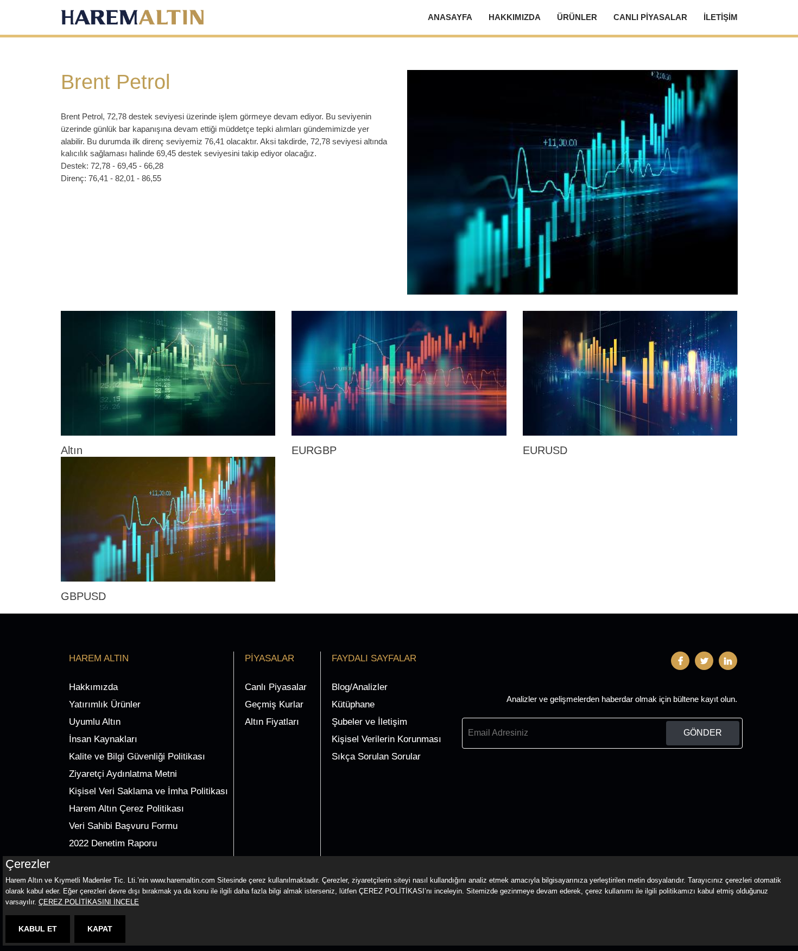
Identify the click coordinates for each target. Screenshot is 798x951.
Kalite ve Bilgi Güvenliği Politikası (137, 756)
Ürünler (577, 17)
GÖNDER (702, 732)
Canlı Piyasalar (650, 17)
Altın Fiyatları (272, 722)
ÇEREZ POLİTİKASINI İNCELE (89, 902)
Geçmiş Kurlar (274, 704)
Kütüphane (353, 704)
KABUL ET (37, 928)
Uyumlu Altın (95, 722)
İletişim (721, 17)
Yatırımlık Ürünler (105, 704)
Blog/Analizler (360, 687)
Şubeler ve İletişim (369, 722)
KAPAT (99, 928)
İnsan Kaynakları (103, 739)
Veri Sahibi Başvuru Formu (123, 826)
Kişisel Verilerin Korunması (386, 739)
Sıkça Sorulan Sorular (376, 756)
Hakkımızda (515, 17)
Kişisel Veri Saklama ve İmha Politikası (148, 791)
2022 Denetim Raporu (113, 843)
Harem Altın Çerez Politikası (126, 808)
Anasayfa (450, 17)
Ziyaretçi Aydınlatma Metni (123, 774)
